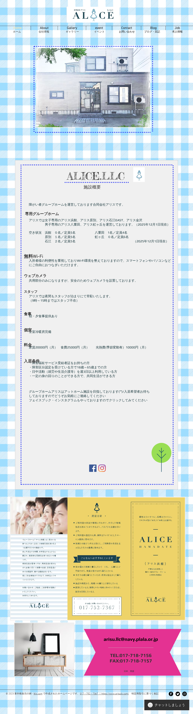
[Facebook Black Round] (171, 694)
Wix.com (38, 693)
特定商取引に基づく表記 (145, 693)
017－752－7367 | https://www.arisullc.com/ (104, 693)
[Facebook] (92, 468)
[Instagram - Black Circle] (184, 694)
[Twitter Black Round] (177, 694)
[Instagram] (102, 468)
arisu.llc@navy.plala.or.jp (131, 639)
